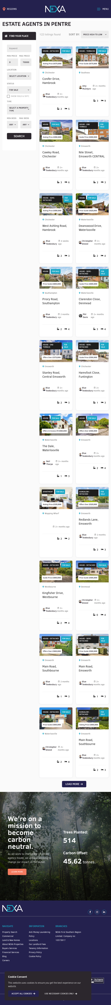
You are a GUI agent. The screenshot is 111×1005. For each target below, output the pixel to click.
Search (19, 136)
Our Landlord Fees (37, 944)
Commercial (7, 936)
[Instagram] (97, 912)
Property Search (9, 932)
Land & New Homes (11, 940)
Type (9, 101)
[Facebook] (90, 912)
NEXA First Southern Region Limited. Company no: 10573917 (68, 936)
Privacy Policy (35, 952)
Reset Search (19, 142)
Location (11, 69)
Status (10, 83)
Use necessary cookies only (59, 993)
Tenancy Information (38, 948)
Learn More (17, 871)
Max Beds (24, 118)
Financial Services (10, 952)
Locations (33, 940)
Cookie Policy (35, 956)
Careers (6, 960)
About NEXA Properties (12, 944)
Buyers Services (9, 948)
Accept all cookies (22, 993)
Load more (72, 784)
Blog (4, 956)
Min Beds (11, 118)
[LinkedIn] (104, 912)
